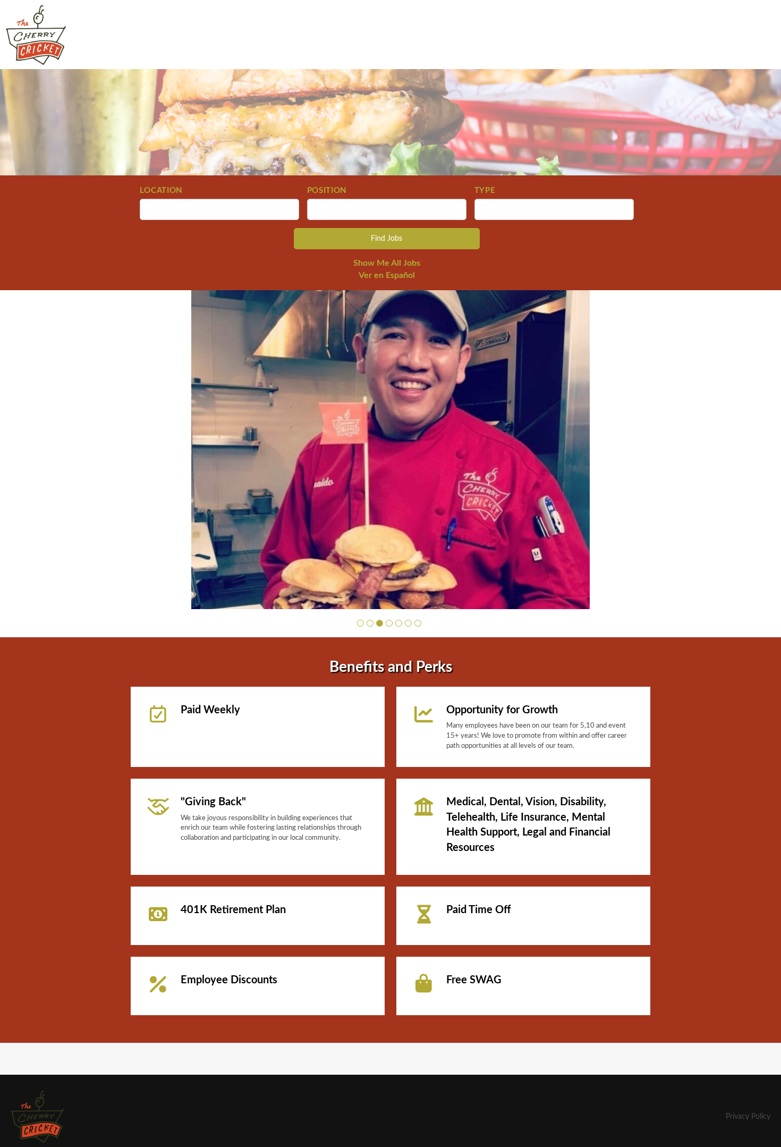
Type (485, 191)
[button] (360, 623)
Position (327, 191)
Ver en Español (387, 275)
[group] (390, 449)
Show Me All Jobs (386, 263)
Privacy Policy (748, 1116)
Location (161, 191)
